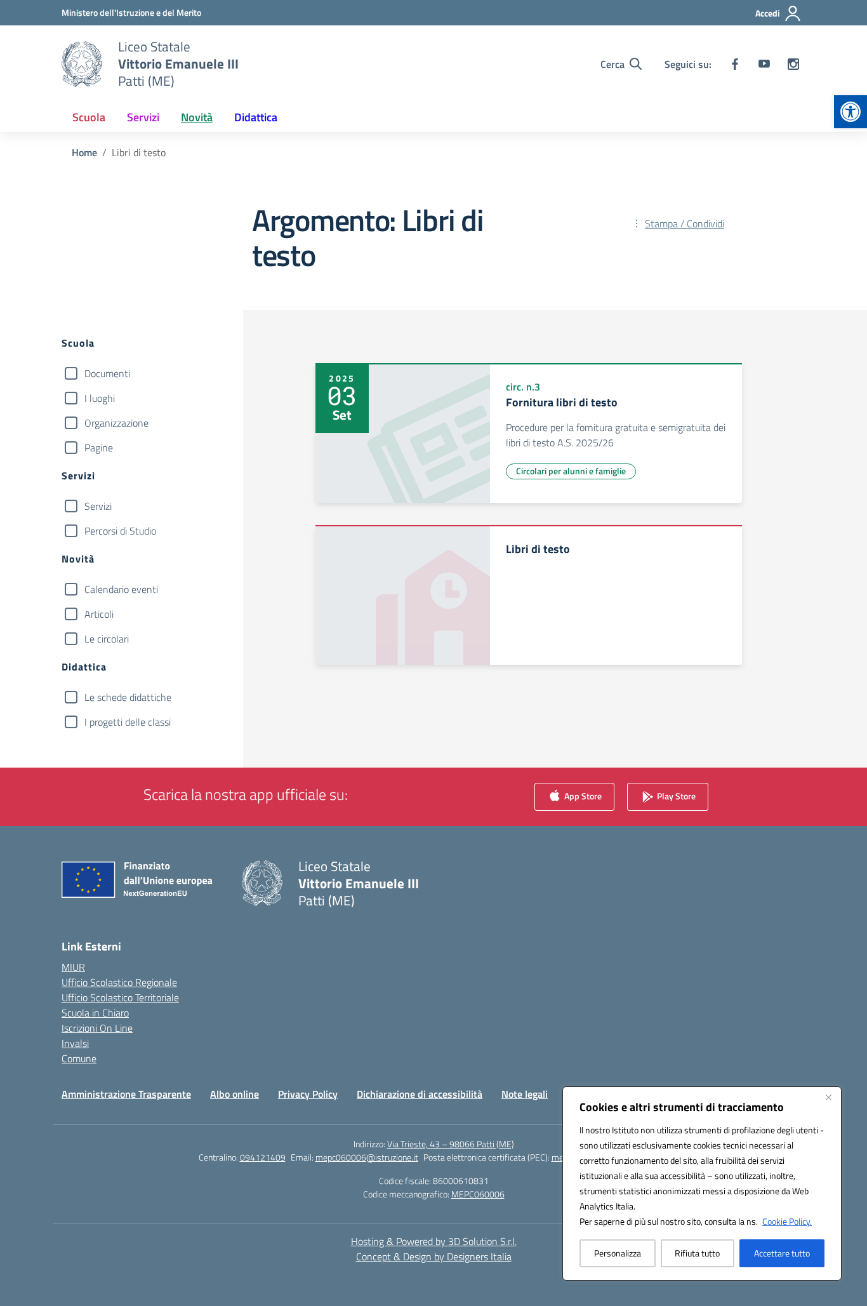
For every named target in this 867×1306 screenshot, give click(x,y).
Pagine (98, 447)
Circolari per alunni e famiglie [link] (571, 470)
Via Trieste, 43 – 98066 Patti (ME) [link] (450, 1143)
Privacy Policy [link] (308, 1094)
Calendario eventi (121, 589)
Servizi (98, 506)
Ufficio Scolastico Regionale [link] (119, 982)
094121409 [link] (263, 1157)
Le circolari (106, 638)
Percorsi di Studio (120, 530)
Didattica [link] (255, 117)
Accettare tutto (782, 1253)
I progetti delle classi (127, 722)
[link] (850, 111)
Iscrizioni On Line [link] (97, 1028)
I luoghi (99, 398)
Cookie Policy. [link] (787, 1221)
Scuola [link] (88, 117)
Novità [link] (197, 117)
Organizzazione (116, 422)
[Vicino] (828, 1097)
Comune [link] (79, 1058)
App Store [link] (582, 795)
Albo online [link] (234, 1094)
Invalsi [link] (75, 1043)
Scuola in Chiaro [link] (95, 1012)
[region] (702, 1183)
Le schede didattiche (127, 697)
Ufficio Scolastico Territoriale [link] (120, 997)
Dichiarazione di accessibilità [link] (419, 1094)
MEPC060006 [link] (478, 1194)
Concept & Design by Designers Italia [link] (434, 1256)
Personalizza (617, 1253)
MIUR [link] (73, 967)
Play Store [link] (675, 795)
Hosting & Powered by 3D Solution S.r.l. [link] (434, 1241)
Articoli (99, 614)
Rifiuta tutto (697, 1253)
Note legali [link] (524, 1094)
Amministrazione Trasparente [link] (126, 1094)
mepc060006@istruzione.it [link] (366, 1157)
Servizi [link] (143, 117)
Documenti (107, 373)
